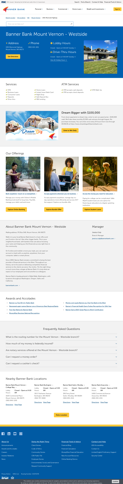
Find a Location (61, 415)
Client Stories (36, 445)
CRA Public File (37, 456)
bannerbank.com (12, 285)
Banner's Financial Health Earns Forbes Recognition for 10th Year (88, 306)
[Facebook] (3, 433)
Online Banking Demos (69, 459)
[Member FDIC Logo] (5, 478)
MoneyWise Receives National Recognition (24, 313)
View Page (18, 404)
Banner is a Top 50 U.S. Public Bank (21, 303)
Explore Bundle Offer (53, 209)
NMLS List (16, 474)
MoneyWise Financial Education (72, 452)
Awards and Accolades (9, 449)
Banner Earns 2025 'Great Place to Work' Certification (84, 310)
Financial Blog (66, 445)
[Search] (71, 24)
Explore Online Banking (16, 209)
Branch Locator (10, 18)
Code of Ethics (37, 449)
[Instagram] (20, 433)
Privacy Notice (6, 474)
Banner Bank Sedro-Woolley (73, 385)
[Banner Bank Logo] (14, 9)
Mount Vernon (35, 18)
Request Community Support (42, 466)
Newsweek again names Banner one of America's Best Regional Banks (33, 306)
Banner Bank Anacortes (100, 385)
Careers (4, 452)
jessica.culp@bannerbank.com (103, 238)
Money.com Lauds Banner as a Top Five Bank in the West (86, 303)
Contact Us (95, 449)
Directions (9, 404)
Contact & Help (97, 2)
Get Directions (13, 56)
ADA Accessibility (97, 445)
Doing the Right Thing (40, 442)
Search (77, 2)
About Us (5, 442)
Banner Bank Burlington (42, 385)
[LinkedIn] (8, 433)
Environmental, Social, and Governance (45, 462)
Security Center (96, 456)
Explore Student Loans (93, 209)
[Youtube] (14, 433)
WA (28, 18)
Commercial (62, 9)
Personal (38, 9)
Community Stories (38, 452)
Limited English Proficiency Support (103, 452)
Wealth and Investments (95, 9)
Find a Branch (86, 2)
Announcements (7, 445)
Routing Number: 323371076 (30, 474)
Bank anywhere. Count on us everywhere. (21, 194)
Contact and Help (98, 442)
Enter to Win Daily (70, 130)
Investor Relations (8, 456)
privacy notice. (97, 483)
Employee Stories (38, 459)
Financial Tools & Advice (112, 2)
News (3, 459)
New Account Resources (70, 456)
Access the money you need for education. (98, 194)
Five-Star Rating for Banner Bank (20, 310)
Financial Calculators (69, 449)
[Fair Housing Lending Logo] (12, 478)
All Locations (21, 18)
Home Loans (76, 9)
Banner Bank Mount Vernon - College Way (16, 386)
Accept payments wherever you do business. (60, 194)
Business (50, 9)
